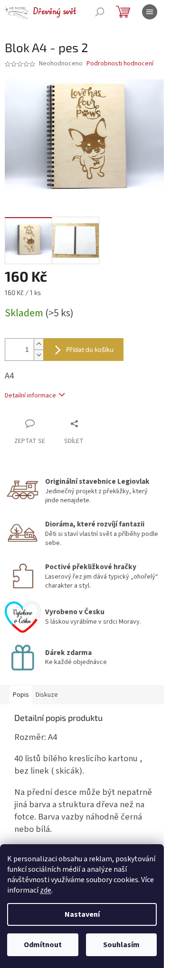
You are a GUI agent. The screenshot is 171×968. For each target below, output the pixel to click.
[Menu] (149, 11)
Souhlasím (121, 945)
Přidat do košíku (90, 349)
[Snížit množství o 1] (38, 355)
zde (45, 890)
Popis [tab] (21, 695)
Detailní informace (30, 395)
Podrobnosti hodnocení (119, 63)
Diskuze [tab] (47, 695)
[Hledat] (99, 11)
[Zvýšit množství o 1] (38, 344)
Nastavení (82, 914)
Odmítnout (43, 945)
